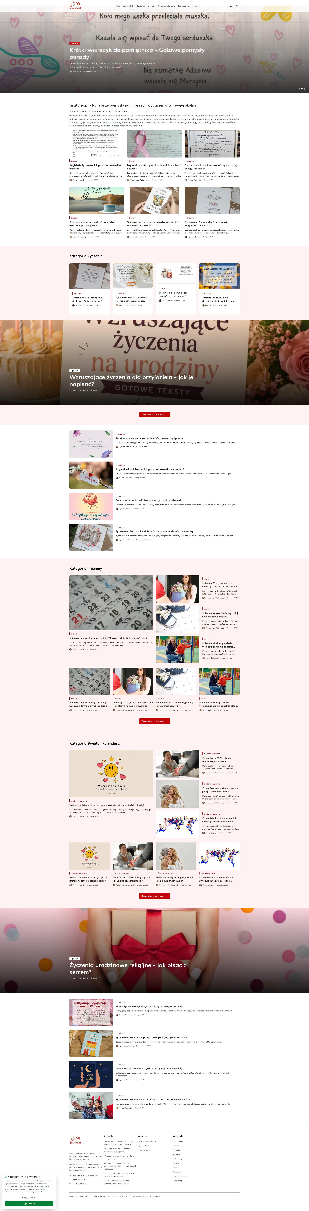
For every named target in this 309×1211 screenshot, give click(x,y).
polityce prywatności (38, 1192)
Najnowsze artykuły (125, 6)
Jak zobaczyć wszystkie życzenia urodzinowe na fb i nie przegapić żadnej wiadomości (120, 1166)
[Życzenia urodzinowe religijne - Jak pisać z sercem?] (154, 950)
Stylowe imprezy (179, 1159)
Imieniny (151, 6)
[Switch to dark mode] (237, 6)
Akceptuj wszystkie (28, 1204)
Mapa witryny (155, 1196)
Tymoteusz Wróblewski (78, 71)
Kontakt (114, 1196)
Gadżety (176, 1146)
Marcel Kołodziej (144, 1150)
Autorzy (142, 1136)
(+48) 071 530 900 (80, 1179)
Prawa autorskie (85, 1196)
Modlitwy (176, 1167)
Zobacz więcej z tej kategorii (153, 414)
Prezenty (196, 6)
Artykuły (108, 1136)
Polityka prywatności (101, 1196)
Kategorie (178, 1136)
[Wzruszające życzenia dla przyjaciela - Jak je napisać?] (154, 362)
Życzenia (141, 6)
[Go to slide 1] (299, 89)
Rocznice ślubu (178, 1172)
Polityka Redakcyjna (140, 1196)
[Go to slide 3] (304, 89)
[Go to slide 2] (302, 89)
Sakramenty (177, 1180)
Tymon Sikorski (144, 1146)
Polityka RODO (125, 1196)
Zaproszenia (183, 6)
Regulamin (73, 1196)
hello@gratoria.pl (79, 1183)
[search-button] (231, 5)
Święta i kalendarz (166, 6)
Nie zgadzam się (29, 1198)
